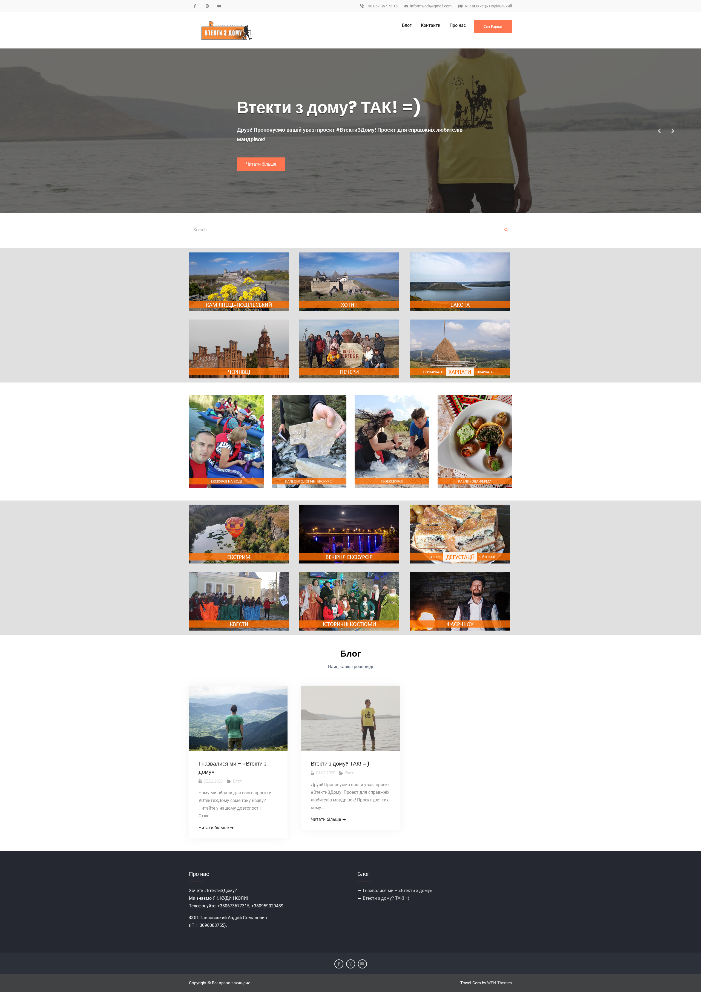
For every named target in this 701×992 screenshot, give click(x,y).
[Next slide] (673, 130)
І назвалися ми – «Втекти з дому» (397, 890)
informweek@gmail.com (431, 6)
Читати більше (214, 827)
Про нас (458, 25)
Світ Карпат (493, 26)
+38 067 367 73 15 (382, 6)
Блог (407, 25)
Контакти (430, 25)
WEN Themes (499, 983)
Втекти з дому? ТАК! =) (340, 763)
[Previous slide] (659, 130)
